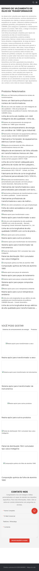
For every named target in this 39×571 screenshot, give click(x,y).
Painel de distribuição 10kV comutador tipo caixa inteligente (18, 257)
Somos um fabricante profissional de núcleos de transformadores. (17, 101)
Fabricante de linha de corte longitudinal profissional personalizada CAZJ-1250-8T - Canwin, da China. (19, 174)
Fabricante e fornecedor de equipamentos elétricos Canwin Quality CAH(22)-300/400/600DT (19, 140)
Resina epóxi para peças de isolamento (18, 275)
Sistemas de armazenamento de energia (15, 329)
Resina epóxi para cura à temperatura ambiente (17, 293)
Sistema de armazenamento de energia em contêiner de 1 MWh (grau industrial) (18, 129)
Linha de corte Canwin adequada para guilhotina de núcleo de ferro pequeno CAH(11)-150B (18, 163)
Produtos (34, 329)
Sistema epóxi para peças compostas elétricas (17, 283)
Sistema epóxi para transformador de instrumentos (17, 246)
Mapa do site (31, 567)
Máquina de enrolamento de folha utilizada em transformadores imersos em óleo (20, 152)
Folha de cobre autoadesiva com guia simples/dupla (17, 209)
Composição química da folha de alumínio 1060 (19, 267)
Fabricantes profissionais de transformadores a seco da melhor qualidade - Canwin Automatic (16, 200)
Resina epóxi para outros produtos (16, 238)
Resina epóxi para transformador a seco (18, 218)
